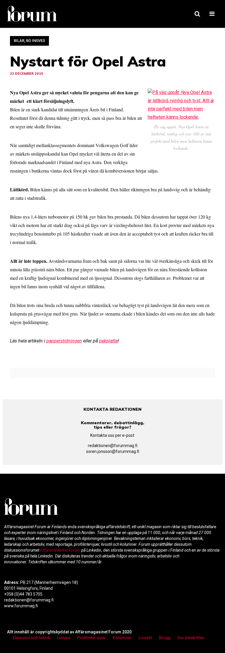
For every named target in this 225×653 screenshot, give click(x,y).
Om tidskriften (190, 637)
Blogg (165, 637)
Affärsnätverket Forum (60, 550)
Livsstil (145, 637)
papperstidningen (64, 341)
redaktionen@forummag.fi (112, 445)
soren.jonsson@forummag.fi (112, 451)
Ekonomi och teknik (31, 637)
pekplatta (108, 341)
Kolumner (122, 637)
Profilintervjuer (91, 637)
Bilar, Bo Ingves (29, 40)
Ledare (63, 637)
